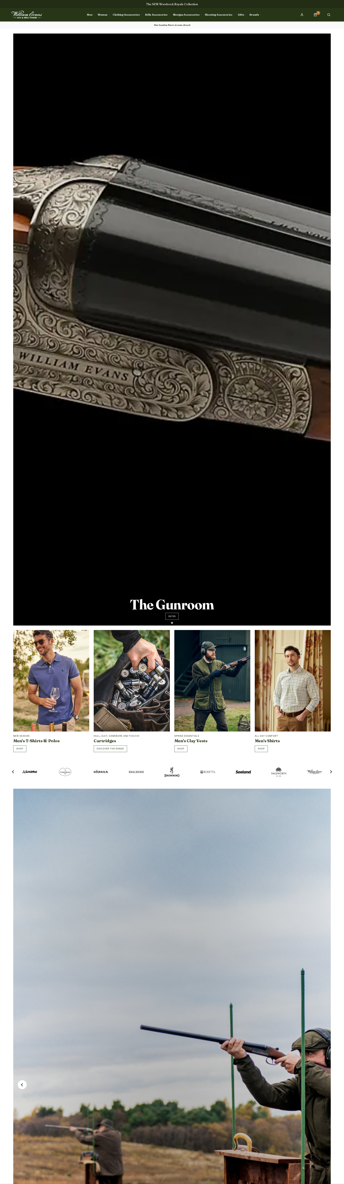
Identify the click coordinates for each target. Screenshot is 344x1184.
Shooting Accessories (218, 14)
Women (102, 14)
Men (89, 14)
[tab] (172, 623)
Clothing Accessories (126, 14)
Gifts (241, 14)
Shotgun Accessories (186, 14)
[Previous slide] (22, 1084)
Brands (254, 14)
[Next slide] (330, 771)
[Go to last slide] (13, 771)
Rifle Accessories (156, 14)
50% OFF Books (172, 4)
